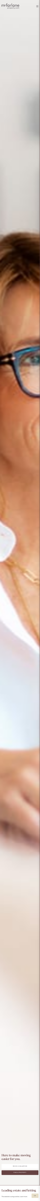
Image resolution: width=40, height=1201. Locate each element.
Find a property (20, 1172)
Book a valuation (20, 1166)
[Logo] (10, 6)
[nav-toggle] (37, 6)
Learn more (23, 1196)
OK (35, 1195)
